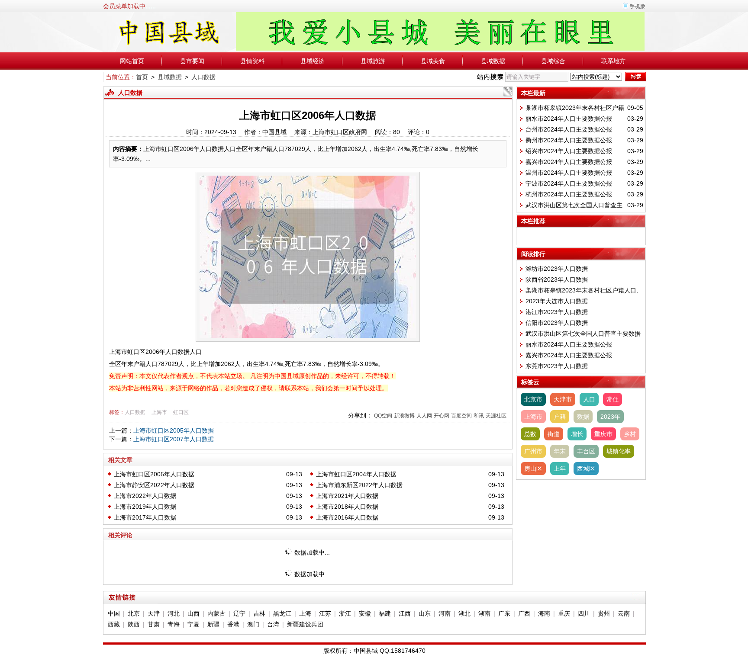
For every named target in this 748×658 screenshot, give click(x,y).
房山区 (533, 468)
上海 (305, 613)
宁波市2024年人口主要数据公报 (569, 183)
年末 (560, 451)
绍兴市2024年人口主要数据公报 (569, 151)
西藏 (114, 624)
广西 (524, 613)
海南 (544, 613)
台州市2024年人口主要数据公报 (569, 129)
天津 (154, 613)
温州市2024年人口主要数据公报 (569, 172)
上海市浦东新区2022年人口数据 (359, 484)
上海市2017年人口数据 (145, 517)
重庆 (564, 613)
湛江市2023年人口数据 (557, 311)
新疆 (213, 624)
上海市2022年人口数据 (145, 495)
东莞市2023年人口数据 (557, 366)
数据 (583, 416)
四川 (584, 613)
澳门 (253, 624)
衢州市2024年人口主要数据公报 (569, 140)
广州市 (533, 451)
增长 (577, 433)
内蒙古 (216, 613)
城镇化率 (618, 451)
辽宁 (239, 613)
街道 (554, 433)
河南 (444, 613)
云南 (624, 613)
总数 (530, 433)
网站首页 (132, 61)
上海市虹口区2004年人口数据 (356, 474)
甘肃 (154, 624)
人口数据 (203, 77)
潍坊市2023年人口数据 (557, 268)
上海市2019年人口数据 (145, 506)
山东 (425, 613)
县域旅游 (373, 61)
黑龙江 (282, 613)
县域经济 (312, 61)
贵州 (604, 613)
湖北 (464, 613)
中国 (114, 613)
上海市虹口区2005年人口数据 (173, 430)
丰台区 (586, 451)
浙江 (345, 613)
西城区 (586, 468)
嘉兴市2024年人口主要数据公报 (569, 161)
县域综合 (553, 61)
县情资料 (252, 61)
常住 (612, 399)
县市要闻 (192, 61)
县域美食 (433, 61)
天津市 (563, 399)
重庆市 (603, 433)
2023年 (610, 416)
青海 (174, 624)
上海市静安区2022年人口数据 (154, 484)
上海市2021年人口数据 (347, 495)
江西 (405, 613)
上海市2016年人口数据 (347, 517)
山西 (193, 613)
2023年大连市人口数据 (557, 301)
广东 (504, 613)
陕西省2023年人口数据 (557, 279)
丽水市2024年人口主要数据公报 (569, 118)
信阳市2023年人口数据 (557, 322)
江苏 (325, 613)
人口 (589, 399)
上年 (560, 468)
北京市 (533, 399)
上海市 (159, 412)
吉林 (259, 613)
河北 (174, 613)
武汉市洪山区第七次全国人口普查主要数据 (583, 333)
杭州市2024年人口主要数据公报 (569, 194)
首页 (142, 77)
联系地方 (613, 61)
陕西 (134, 624)
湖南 (484, 613)
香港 (233, 624)
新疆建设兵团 (305, 624)
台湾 (273, 624)
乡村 (630, 433)
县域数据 (493, 61)
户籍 (560, 416)
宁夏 (193, 624)
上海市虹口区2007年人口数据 (173, 439)
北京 (134, 613)
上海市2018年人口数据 (347, 506)
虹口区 (181, 412)
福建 (385, 613)
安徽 (365, 613)
